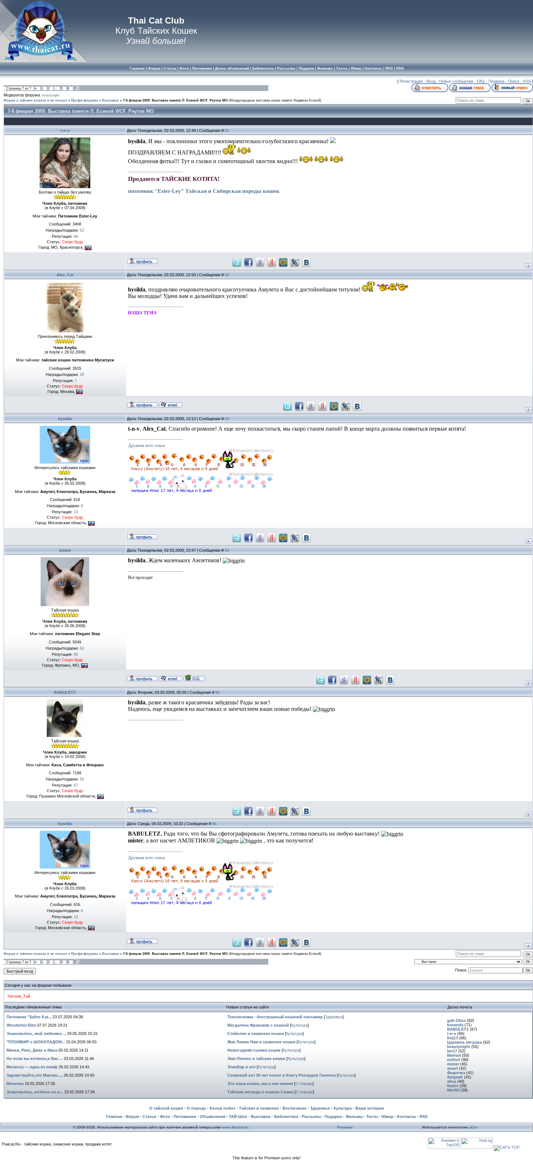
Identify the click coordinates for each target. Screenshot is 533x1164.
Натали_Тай (19, 996)
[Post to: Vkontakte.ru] (306, 262)
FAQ (481, 81)
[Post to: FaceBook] (248, 262)
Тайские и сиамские (259, 1108)
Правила (496, 81)
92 (227, 275)
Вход (430, 81)
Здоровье (334, 1017)
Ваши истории (369, 1108)
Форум (132, 1116)
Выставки (110, 100)
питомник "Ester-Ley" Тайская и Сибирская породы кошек (204, 191)
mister (65, 550)
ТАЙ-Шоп (238, 1116)
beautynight (50, 95)
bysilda (65, 419)
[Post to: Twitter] (237, 262)
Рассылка (311, 1116)
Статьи (149, 1116)
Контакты (406, 1116)
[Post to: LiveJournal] (295, 262)
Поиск (513, 81)
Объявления (212, 1116)
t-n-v (65, 130)
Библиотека (286, 1116)
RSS (527, 81)
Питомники (185, 1116)
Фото (165, 1116)
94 (227, 550)
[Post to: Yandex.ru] (271, 262)
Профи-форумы (84, 100)
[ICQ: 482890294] (194, 678)
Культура (299, 1025)
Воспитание (294, 1108)
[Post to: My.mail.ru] (283, 262)
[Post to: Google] (260, 262)
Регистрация (411, 81)
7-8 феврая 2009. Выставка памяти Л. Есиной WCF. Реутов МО (175, 100)
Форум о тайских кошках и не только (35, 100)
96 (214, 823)
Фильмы (354, 1116)
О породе (304, 1083)
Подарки (333, 1116)
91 (227, 130)
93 (227, 419)
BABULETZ (65, 692)
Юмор (387, 1116)
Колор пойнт (222, 1108)
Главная (114, 1116)
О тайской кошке (166, 1108)
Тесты (372, 1116)
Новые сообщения (456, 81)
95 (217, 692)
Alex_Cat (65, 275)
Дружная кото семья (146, 445)
